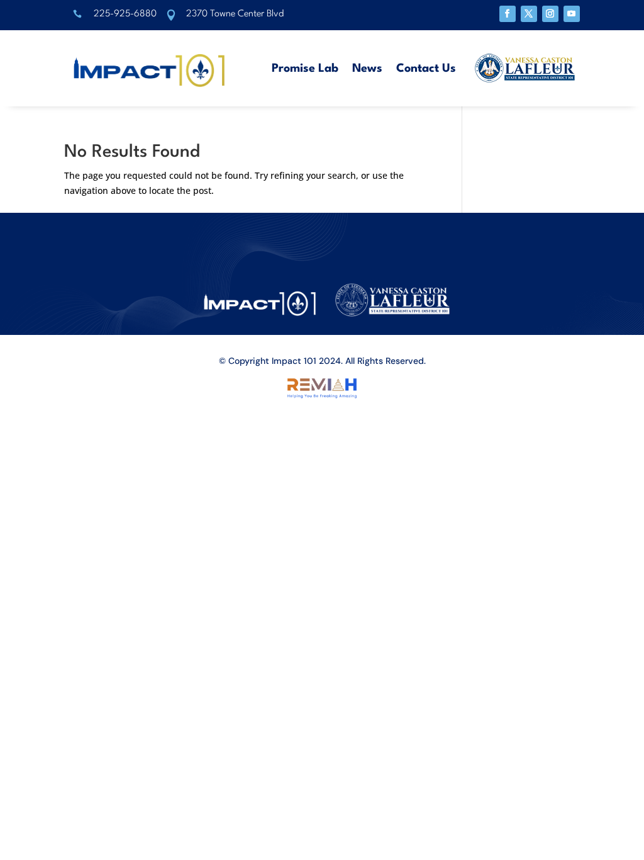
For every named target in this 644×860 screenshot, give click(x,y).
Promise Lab (305, 68)
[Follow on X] (529, 14)
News (367, 68)
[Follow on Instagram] (550, 14)
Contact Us (426, 68)
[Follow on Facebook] (507, 14)
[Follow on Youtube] (572, 14)
